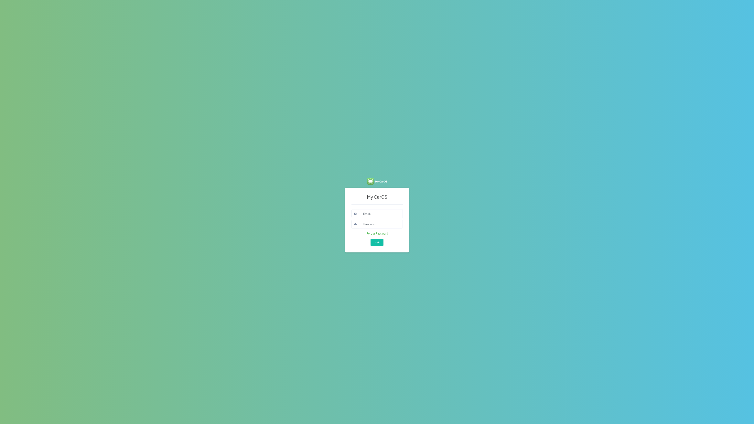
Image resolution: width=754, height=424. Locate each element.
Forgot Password (377, 233)
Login (377, 242)
